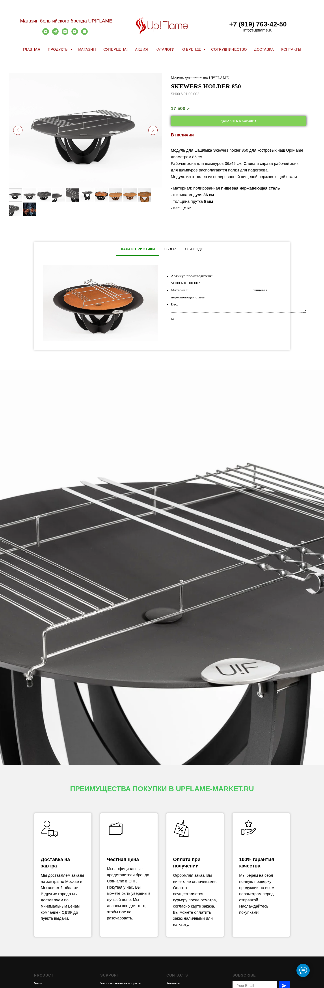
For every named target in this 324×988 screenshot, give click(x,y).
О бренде (192, 49)
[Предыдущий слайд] (17, 130)
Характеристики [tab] (138, 249)
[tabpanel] (162, 303)
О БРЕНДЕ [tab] (194, 249)
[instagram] (65, 33)
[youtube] (74, 33)
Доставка (264, 49)
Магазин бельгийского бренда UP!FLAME (66, 21)
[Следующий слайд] (153, 130)
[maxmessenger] (45, 33)
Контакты (291, 49)
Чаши (38, 983)
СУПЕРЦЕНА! (115, 49)
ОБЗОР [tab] (170, 249)
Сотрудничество (229, 49)
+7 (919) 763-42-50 (258, 24)
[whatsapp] (84, 33)
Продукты (58, 49)
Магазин (87, 49)
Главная (32, 49)
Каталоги (165, 49)
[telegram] (55, 33)
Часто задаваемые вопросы (120, 983)
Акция (141, 49)
